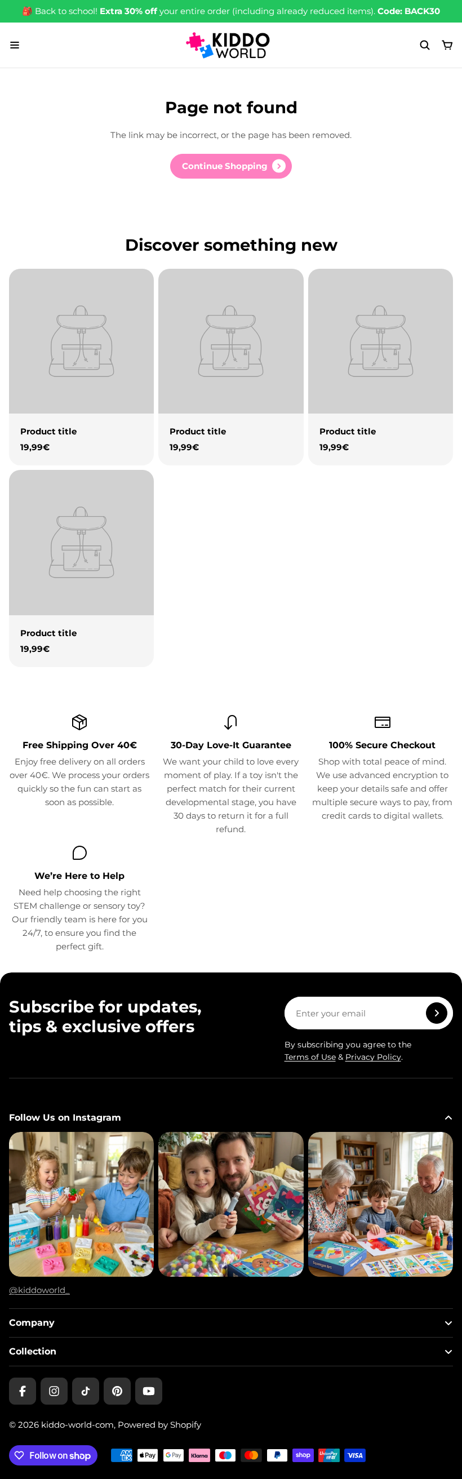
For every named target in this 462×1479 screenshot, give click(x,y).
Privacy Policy (373, 1057)
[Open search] (425, 45)
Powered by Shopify (159, 1424)
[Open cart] (447, 45)
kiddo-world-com (77, 1424)
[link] (231, 166)
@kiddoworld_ (39, 1290)
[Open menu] (14, 45)
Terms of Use (310, 1057)
